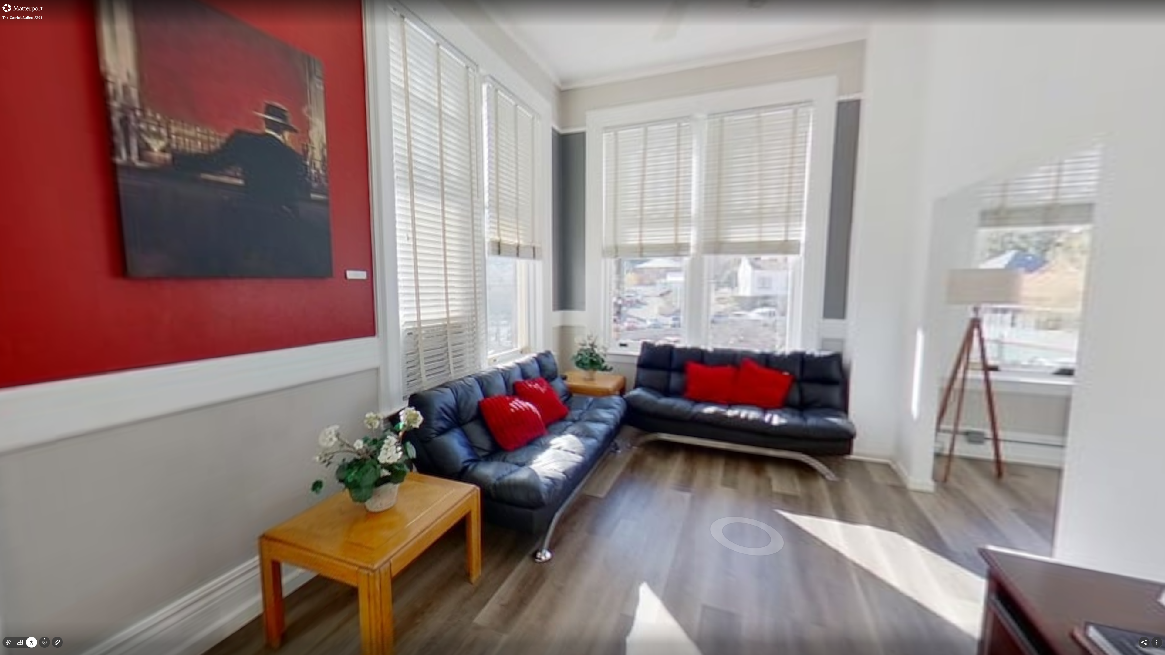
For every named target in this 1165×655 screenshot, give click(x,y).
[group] (20, 642)
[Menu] (1157, 642)
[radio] (8, 642)
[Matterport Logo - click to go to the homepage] (22, 7)
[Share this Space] (1144, 642)
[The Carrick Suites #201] (582, 327)
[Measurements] (57, 642)
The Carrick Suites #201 (22, 18)
